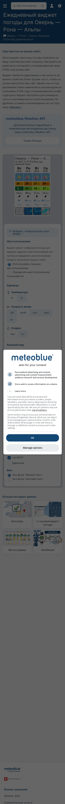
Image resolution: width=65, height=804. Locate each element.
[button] (33, 391)
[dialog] (32, 402)
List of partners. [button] (39, 410)
